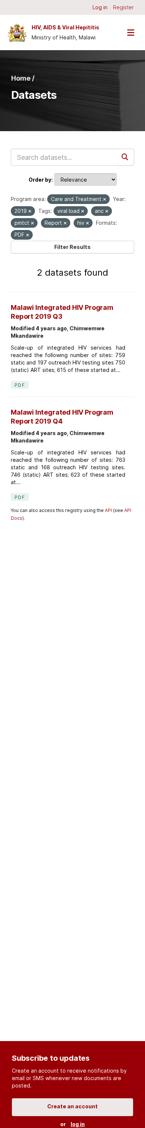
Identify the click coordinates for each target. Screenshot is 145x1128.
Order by (40, 179)
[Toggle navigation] (130, 32)
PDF (19, 385)
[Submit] (125, 157)
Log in (100, 7)
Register (123, 7)
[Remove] (104, 199)
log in (78, 1124)
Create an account (72, 1106)
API (108, 510)
